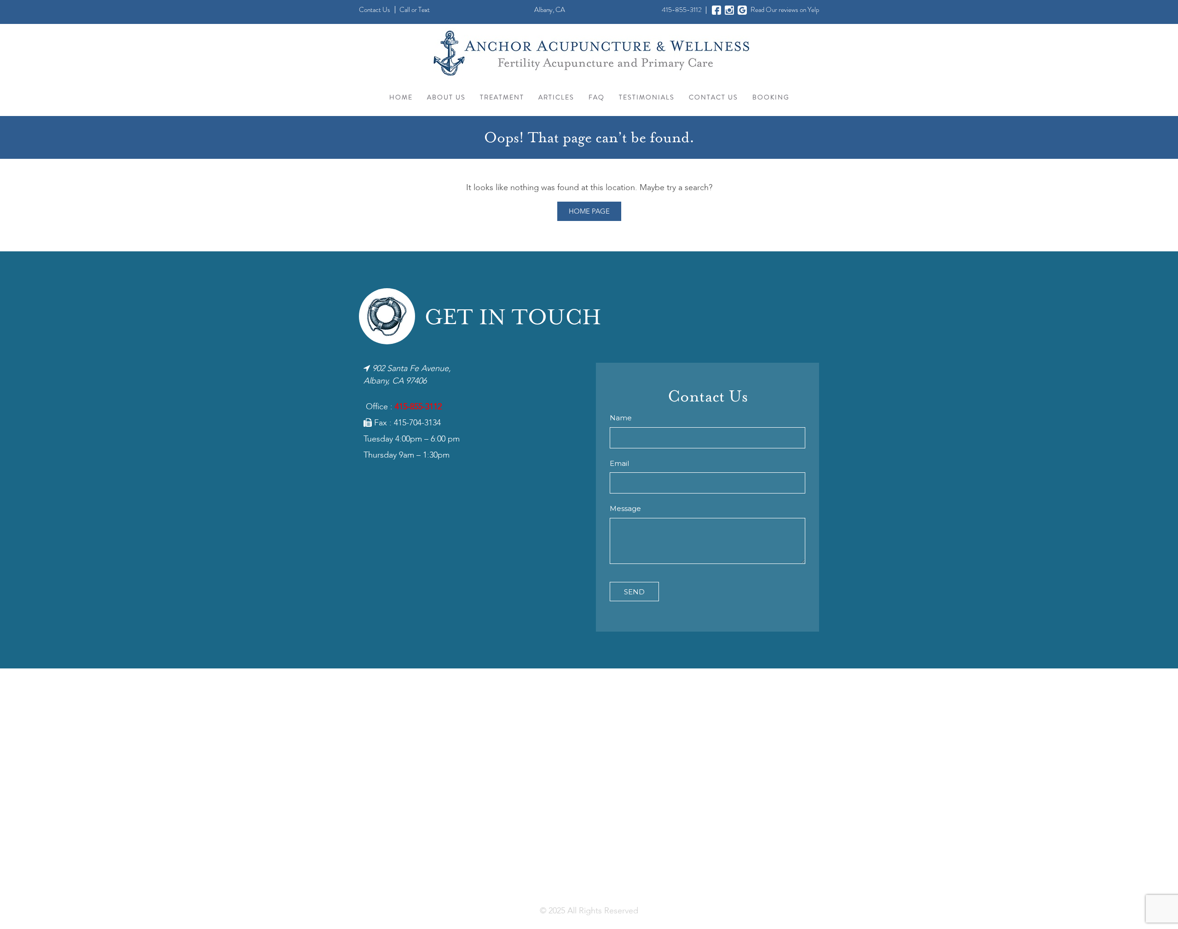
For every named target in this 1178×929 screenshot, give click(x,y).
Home (401, 97)
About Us (446, 97)
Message (625, 508)
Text (424, 10)
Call (404, 10)
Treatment (502, 97)
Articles (556, 97)
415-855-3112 (682, 10)
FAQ (597, 97)
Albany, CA (549, 10)
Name (621, 417)
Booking (770, 97)
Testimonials (647, 97)
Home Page (589, 212)
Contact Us (374, 10)
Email (619, 463)
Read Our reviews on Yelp (785, 10)
